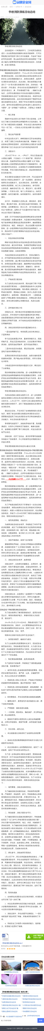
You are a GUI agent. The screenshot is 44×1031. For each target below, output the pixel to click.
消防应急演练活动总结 (9, 999)
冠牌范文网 (19, 1028)
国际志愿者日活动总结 (9, 1011)
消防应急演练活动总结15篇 (11, 1005)
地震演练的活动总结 (9, 1002)
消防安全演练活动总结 (30, 996)
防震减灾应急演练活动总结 (32, 999)
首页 (11, 7)
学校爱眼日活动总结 (30, 1011)
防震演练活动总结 (29, 1002)
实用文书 (18, 7)
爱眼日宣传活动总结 (30, 1008)
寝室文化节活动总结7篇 (10, 1008)
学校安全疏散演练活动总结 (11, 996)
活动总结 (28, 7)
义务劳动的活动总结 (33, 1015)
